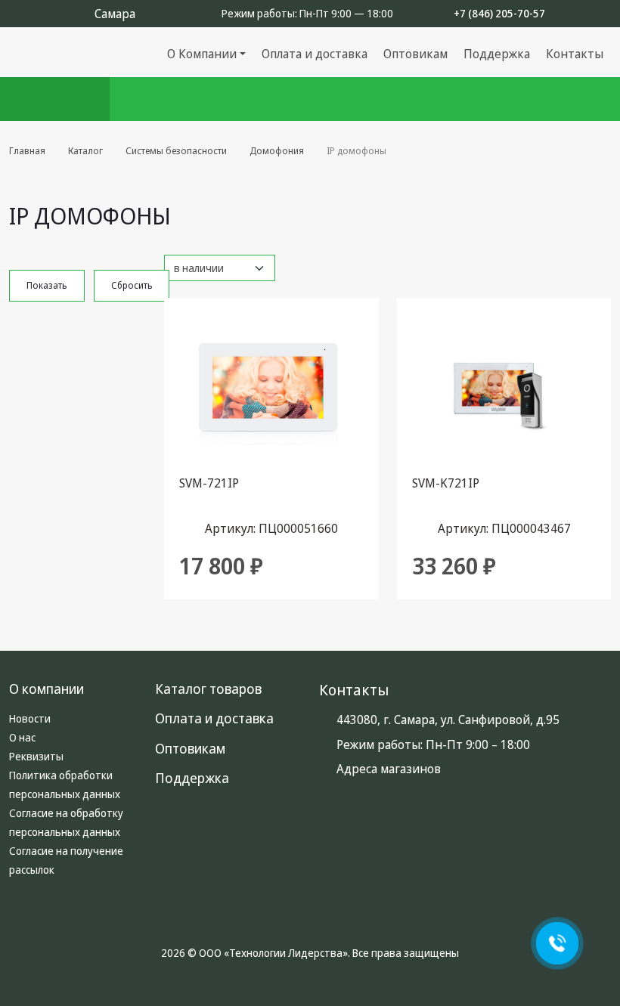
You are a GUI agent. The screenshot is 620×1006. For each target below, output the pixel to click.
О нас (22, 737)
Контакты (574, 53)
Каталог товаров (208, 688)
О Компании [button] (202, 53)
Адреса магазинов (388, 768)
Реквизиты (36, 756)
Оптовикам (415, 53)
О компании (46, 688)
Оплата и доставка (314, 53)
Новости (30, 718)
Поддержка (496, 53)
